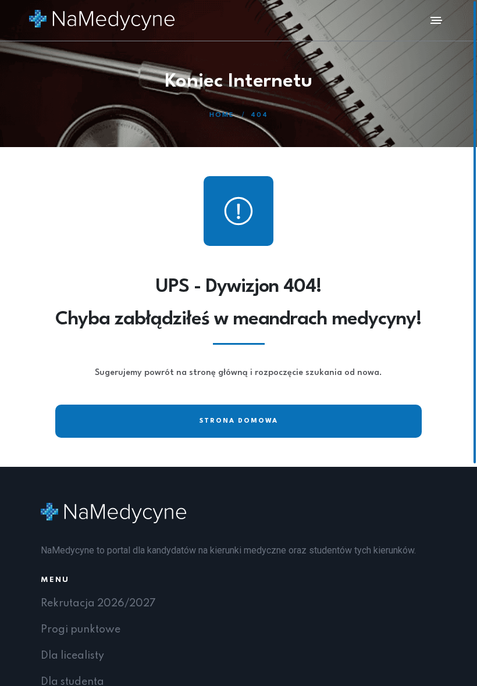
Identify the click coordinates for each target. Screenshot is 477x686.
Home (221, 115)
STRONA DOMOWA (239, 421)
